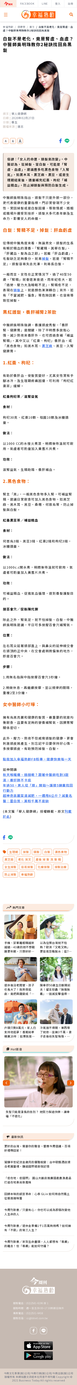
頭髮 (17, 290)
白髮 (47, 852)
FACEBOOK (27, 3)
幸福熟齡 (8, 27)
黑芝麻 (47, 345)
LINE (45, 3)
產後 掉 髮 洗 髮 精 (48, 859)
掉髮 (45, 258)
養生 (32, 27)
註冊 (70, 3)
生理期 (13, 852)
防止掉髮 (10, 874)
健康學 (21, 27)
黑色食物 (61, 852)
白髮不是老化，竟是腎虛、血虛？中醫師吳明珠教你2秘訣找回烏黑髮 (38, 28)
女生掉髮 (10, 867)
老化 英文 (24, 859)
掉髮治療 (61, 867)
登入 (58, 3)
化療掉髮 (44, 867)
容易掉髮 (27, 867)
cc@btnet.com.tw (37, 1318)
